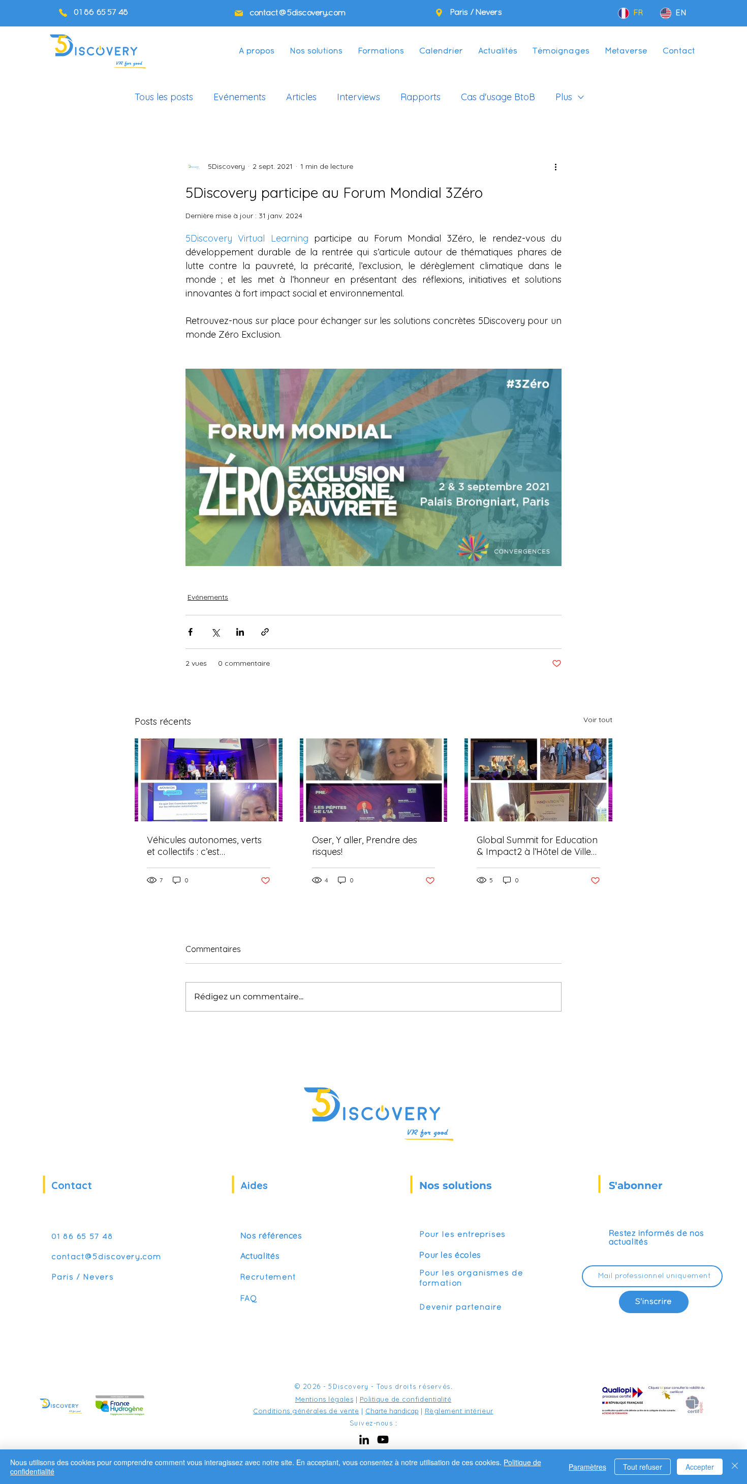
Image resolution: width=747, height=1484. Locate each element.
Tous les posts (164, 97)
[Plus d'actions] (555, 166)
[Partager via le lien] (265, 632)
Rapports (420, 97)
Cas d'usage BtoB (498, 97)
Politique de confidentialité (406, 1399)
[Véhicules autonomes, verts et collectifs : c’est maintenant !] (209, 779)
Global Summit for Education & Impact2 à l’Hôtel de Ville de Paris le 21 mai (537, 845)
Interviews (358, 97)
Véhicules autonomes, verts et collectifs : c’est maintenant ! (204, 845)
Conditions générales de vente (306, 1411)
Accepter (700, 1467)
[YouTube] (383, 1439)
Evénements (239, 97)
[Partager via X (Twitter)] (215, 632)
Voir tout (597, 719)
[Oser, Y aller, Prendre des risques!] (374, 780)
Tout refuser (642, 1467)
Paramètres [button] (587, 1467)
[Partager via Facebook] (190, 632)
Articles (301, 97)
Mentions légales (324, 1399)
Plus (563, 97)
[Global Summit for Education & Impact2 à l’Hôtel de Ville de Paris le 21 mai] (538, 779)
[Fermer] (735, 1467)
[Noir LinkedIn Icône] (364, 1439)
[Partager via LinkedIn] (240, 632)
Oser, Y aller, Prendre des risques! (364, 845)
